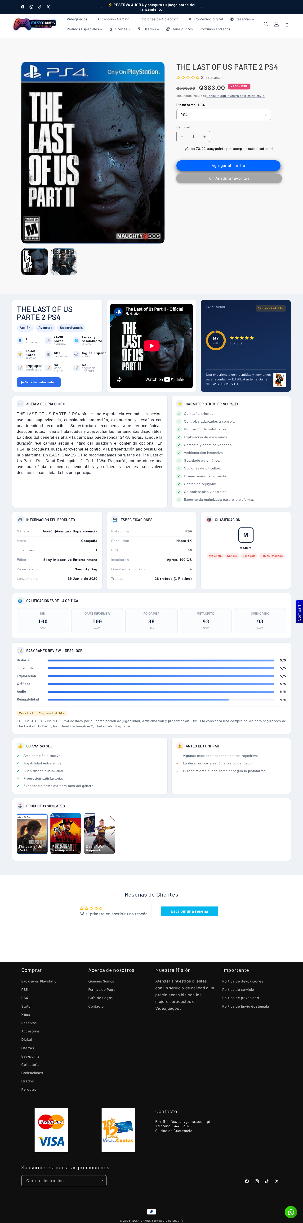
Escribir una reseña (189, 911)
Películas (28, 1089)
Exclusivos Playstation (39, 981)
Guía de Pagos (100, 998)
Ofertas (27, 1048)
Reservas (29, 1023)
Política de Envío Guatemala (245, 1006)
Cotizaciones (32, 1073)
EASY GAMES (141, 1220)
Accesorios (30, 1031)
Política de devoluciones (242, 981)
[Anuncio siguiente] (202, 6)
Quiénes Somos (101, 981)
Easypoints (30, 1056)
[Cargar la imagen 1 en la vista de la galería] (34, 261)
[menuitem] (78, 19)
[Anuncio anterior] (101, 6)
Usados (27, 1081)
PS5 (24, 989)
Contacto (96, 1006)
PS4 (24, 998)
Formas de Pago (101, 989)
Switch (27, 1006)
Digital (26, 1039)
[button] (287, 24)
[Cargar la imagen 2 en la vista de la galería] (63, 261)
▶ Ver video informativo (38, 382)
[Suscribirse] (101, 1180)
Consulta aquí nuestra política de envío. (235, 96)
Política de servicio (238, 989)
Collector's (30, 1064)
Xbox (25, 1015)
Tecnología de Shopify (167, 1220)
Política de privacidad (240, 998)
